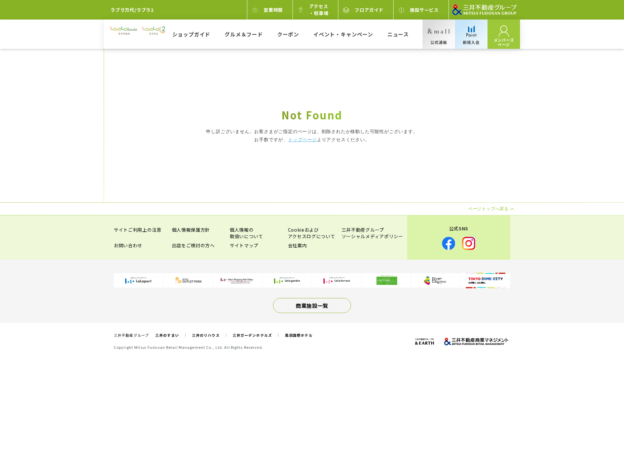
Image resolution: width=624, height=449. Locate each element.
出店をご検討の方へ (193, 245)
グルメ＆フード (244, 34)
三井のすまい (167, 335)
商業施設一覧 (312, 305)
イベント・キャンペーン (343, 34)
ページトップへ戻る (599, 424)
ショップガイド (191, 34)
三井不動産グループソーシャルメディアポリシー (372, 232)
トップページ (302, 139)
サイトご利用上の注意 (138, 229)
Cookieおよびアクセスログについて (311, 232)
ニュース (398, 34)
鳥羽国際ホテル (299, 335)
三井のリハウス (206, 335)
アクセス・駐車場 (318, 9)
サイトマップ (244, 245)
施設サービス (424, 10)
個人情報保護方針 (191, 229)
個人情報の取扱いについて (246, 232)
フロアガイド (369, 10)
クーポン (288, 34)
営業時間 (273, 10)
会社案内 (297, 245)
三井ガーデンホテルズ (252, 335)
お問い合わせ (128, 245)
